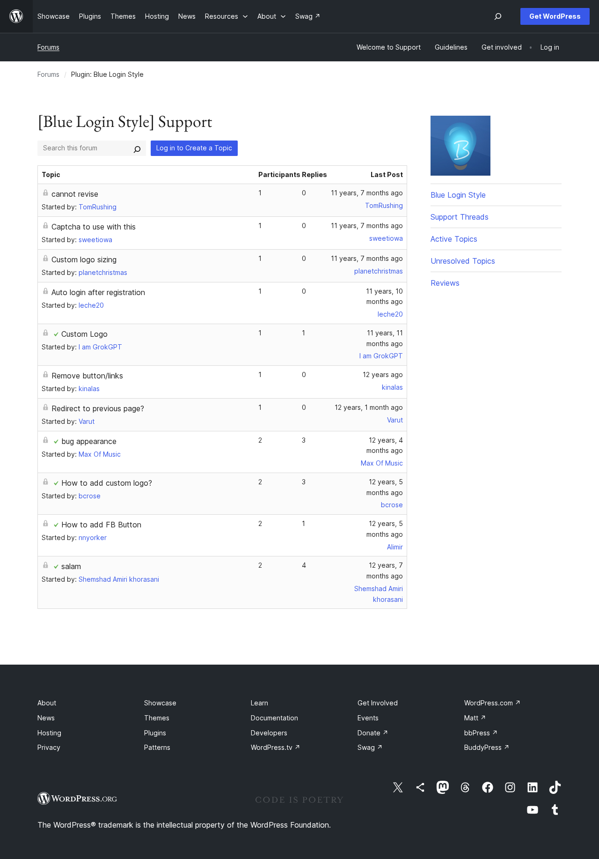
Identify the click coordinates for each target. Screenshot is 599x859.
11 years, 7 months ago (367, 193)
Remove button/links (87, 375)
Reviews (445, 283)
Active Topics (454, 239)
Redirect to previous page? (97, 408)
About (46, 703)
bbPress (481, 733)
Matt (475, 718)
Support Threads (460, 217)
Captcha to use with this (93, 226)
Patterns (157, 747)
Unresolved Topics (463, 261)
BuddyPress (487, 747)
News (46, 718)
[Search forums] (137, 148)
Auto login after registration (98, 292)
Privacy (48, 747)
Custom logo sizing (84, 259)
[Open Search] (498, 16)
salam (71, 566)
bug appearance (89, 441)
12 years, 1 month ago (369, 407)
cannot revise (74, 194)
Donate (373, 733)
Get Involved (378, 703)
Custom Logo (84, 334)
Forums (48, 47)
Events (368, 718)
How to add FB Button (101, 524)
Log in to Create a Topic (194, 148)
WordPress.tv (275, 747)
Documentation (274, 718)
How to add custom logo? (106, 483)
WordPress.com (492, 703)
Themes (156, 718)
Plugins (155, 733)
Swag (370, 747)
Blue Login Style (458, 195)
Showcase (160, 703)
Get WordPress (555, 16)
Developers (269, 733)
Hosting (49, 733)
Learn (259, 703)
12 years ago (383, 374)
